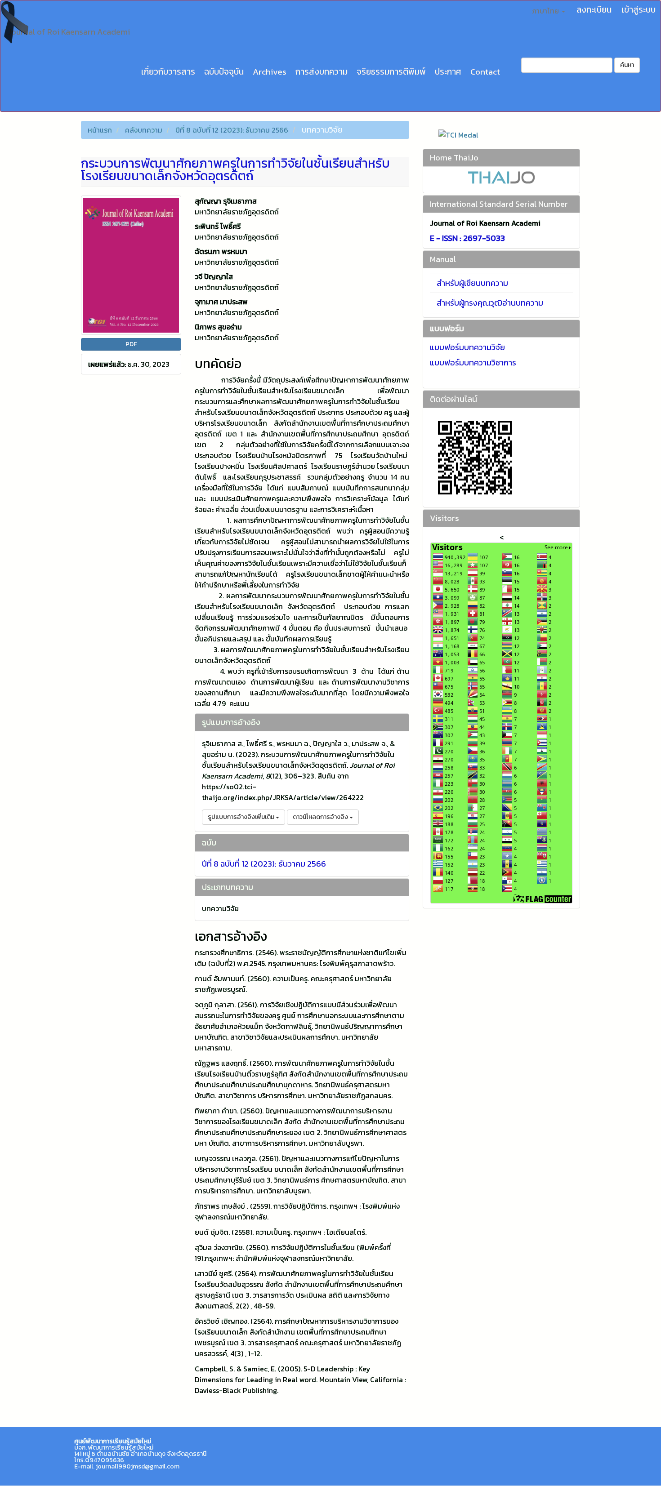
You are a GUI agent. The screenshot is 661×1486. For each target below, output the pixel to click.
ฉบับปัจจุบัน (224, 71)
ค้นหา (627, 65)
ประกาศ (448, 71)
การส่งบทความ (321, 71)
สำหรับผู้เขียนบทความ (472, 283)
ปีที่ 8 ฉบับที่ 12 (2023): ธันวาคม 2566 (231, 130)
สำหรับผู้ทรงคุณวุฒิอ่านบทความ (490, 303)
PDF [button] (131, 344)
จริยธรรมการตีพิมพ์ (391, 71)
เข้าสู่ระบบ (638, 9)
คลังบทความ (143, 130)
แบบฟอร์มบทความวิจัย (467, 347)
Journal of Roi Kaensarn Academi (69, 32)
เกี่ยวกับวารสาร (168, 71)
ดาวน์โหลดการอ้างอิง (321, 817)
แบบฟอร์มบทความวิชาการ (473, 362)
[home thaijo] (501, 177)
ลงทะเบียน (594, 9)
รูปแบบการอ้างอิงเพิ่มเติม (242, 817)
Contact (485, 71)
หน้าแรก (100, 130)
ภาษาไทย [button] (546, 10)
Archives (269, 71)
